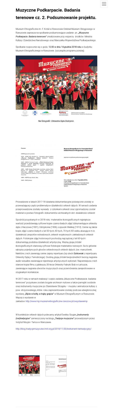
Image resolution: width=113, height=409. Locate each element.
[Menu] (104, 4)
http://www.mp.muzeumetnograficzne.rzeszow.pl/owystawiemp (57, 301)
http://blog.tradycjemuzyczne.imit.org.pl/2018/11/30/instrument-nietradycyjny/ (53, 329)
